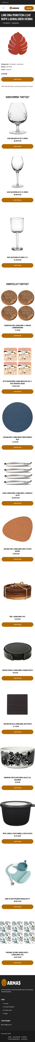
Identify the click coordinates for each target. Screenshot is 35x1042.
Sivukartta (24, 1039)
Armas (6, 1003)
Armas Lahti (8, 1010)
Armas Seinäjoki (9, 1007)
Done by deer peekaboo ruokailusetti (17, 899)
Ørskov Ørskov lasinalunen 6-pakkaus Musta (17, 670)
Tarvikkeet (6, 23)
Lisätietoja (17, 79)
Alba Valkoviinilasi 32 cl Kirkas (17, 192)
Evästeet (24, 1037)
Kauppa (29, 8)
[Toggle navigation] (3, 8)
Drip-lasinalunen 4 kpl (17, 616)
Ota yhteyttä (16, 1037)
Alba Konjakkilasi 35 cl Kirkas (17, 138)
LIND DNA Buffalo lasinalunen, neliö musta (17, 724)
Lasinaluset (15, 23)
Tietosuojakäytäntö (14, 1039)
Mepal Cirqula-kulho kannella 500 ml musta (17, 833)
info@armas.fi (5, 2)
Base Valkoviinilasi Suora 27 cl (17, 257)
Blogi (5, 1013)
